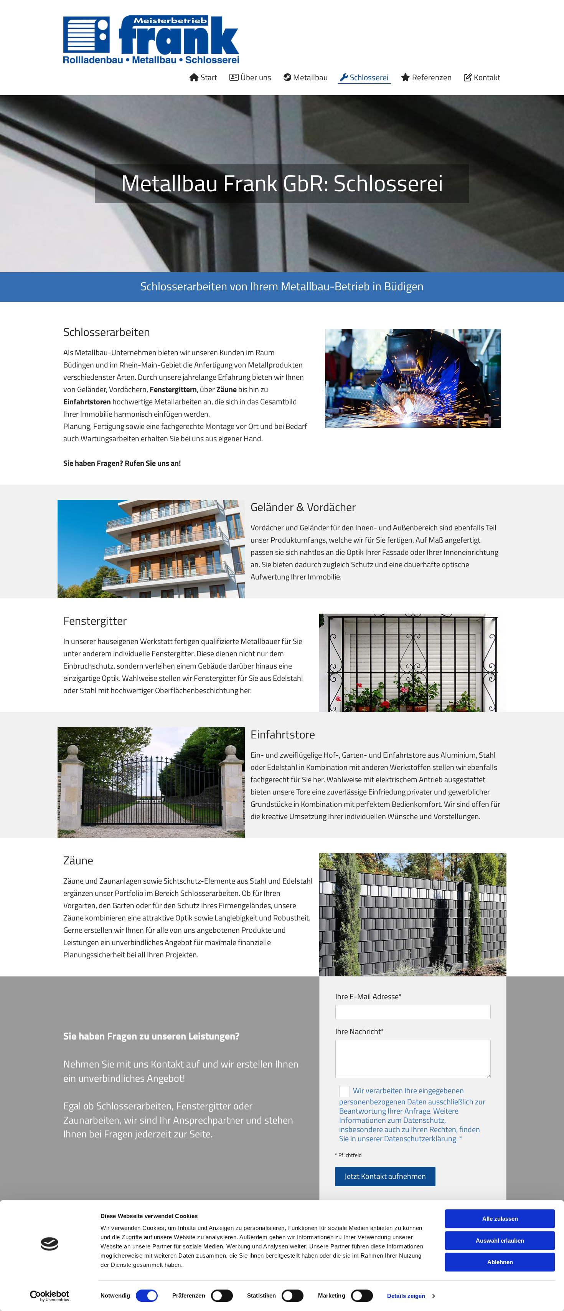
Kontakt (487, 77)
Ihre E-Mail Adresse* (368, 996)
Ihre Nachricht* (359, 1031)
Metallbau (310, 77)
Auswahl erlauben (500, 1240)
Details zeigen (406, 1296)
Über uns (256, 77)
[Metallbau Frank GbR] (151, 39)
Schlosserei (369, 77)
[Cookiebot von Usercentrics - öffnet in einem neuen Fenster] (49, 1296)
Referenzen (432, 77)
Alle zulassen (500, 1218)
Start (209, 77)
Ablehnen (500, 1262)
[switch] (222, 1295)
